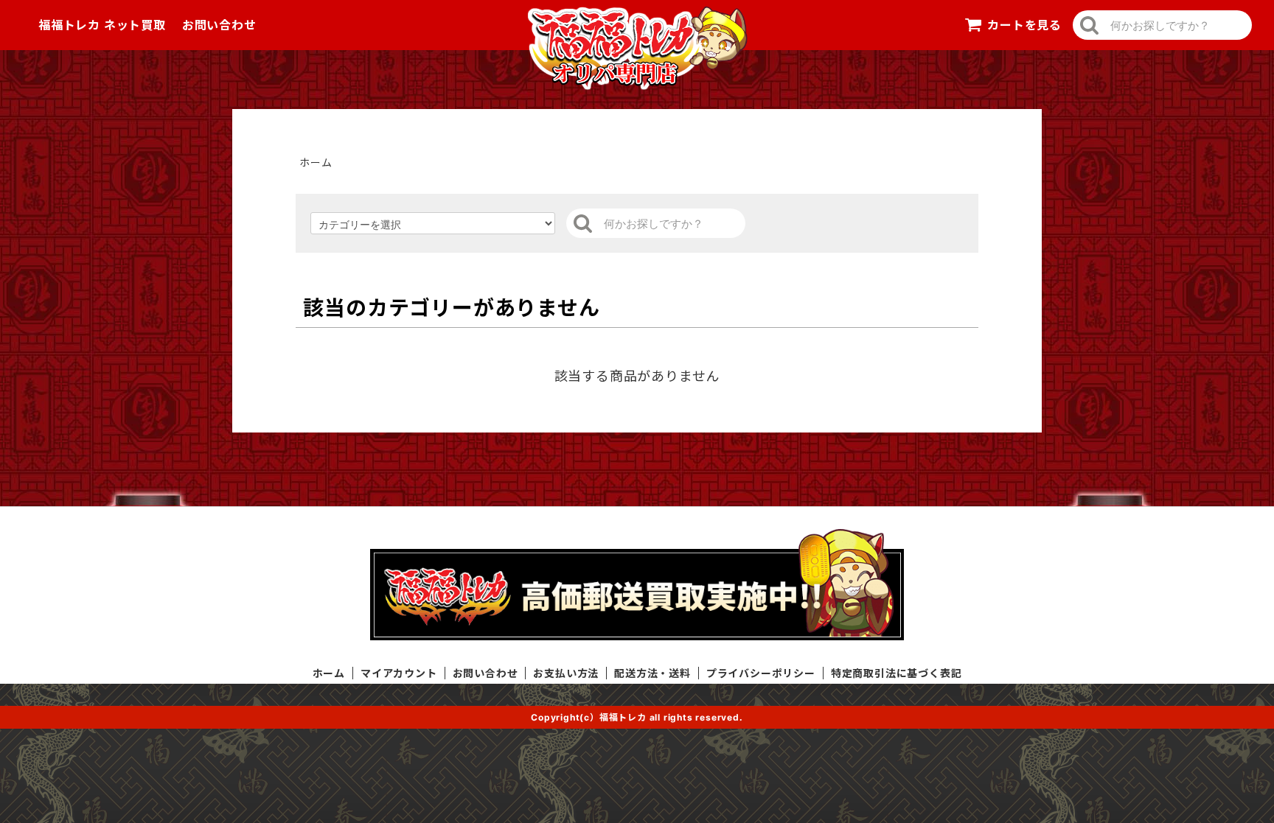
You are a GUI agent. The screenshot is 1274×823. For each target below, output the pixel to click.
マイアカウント (399, 673)
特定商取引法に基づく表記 (896, 673)
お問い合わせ (219, 25)
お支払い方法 (566, 673)
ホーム (315, 162)
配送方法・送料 (652, 673)
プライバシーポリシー (760, 673)
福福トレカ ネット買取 (102, 25)
